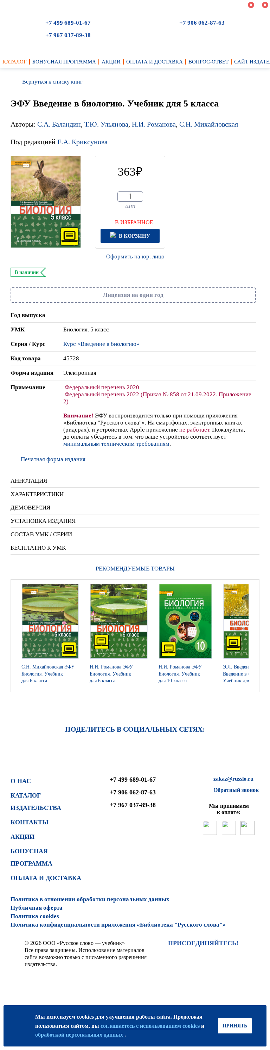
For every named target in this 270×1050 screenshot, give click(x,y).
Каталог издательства (36, 802)
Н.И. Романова (154, 124)
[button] (252, 636)
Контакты (30, 822)
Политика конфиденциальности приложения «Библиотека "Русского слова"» (118, 924)
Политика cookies (35, 916)
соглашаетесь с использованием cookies (151, 1026)
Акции (22, 836)
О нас (21, 781)
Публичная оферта (37, 907)
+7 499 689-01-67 (68, 22)
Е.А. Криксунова (82, 142)
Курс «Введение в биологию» (101, 344)
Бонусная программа (31, 857)
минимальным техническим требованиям (116, 443)
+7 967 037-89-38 (68, 35)
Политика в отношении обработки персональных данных (90, 899)
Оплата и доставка (46, 877)
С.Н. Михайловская (208, 124)
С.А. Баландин (59, 124)
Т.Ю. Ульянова (106, 124)
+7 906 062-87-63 (202, 22)
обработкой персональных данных (79, 1035)
